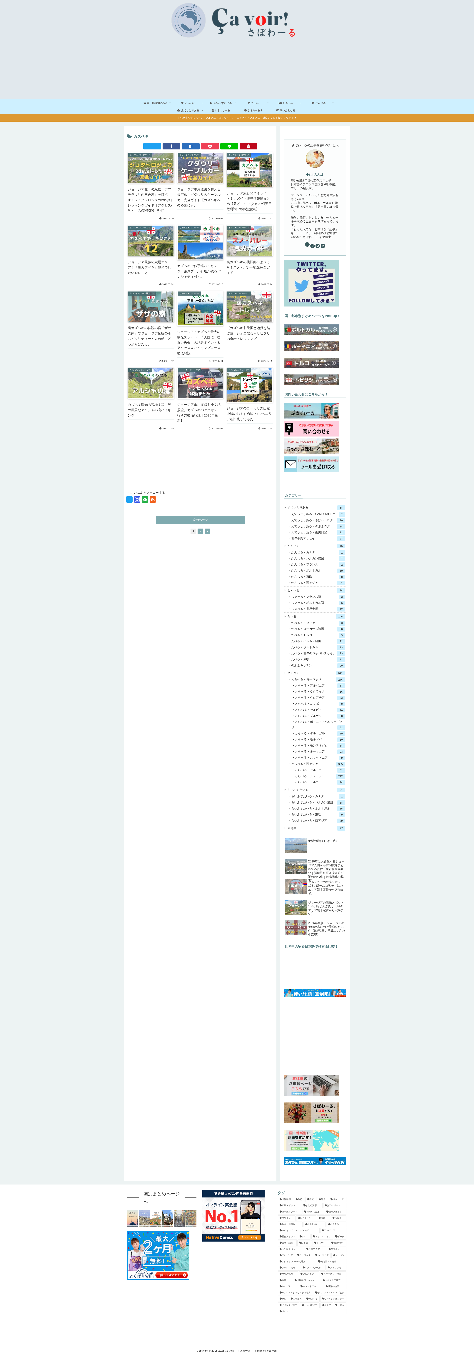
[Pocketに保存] (210, 146)
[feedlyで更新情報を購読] (145, 499)
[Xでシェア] (152, 146)
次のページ (200, 519)
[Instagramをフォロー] (137, 499)
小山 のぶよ (315, 174)
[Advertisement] (237, 71)
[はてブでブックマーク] (191, 146)
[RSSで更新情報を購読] (153, 499)
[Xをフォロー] (129, 499)
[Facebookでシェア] (171, 146)
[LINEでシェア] (229, 146)
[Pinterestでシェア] (248, 146)
